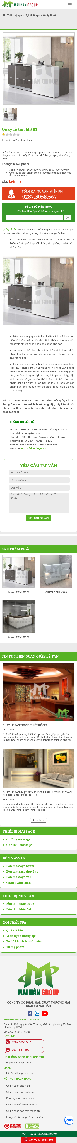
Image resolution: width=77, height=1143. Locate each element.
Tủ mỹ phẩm (15, 947)
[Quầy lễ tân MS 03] (56, 572)
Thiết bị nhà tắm (18, 896)
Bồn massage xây (18, 877)
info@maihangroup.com (19, 1073)
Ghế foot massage (19, 845)
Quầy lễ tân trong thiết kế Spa (25, 725)
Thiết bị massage (19, 831)
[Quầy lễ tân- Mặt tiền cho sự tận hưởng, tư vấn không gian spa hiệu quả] (38, 786)
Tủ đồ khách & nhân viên (24, 941)
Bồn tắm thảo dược (20, 904)
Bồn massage (15, 858)
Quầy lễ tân (50, 15)
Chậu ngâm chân (18, 883)
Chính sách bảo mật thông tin (23, 1110)
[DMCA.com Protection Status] (23, 1126)
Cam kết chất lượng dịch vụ (21, 1104)
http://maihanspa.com (18, 1062)
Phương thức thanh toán (20, 1098)
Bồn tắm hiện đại (18, 909)
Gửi (67, 217)
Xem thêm (38, 820)
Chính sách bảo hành (18, 1085)
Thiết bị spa (14, 15)
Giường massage (18, 839)
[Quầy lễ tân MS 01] (19, 572)
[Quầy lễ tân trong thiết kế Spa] (38, 719)
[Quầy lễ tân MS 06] (19, 617)
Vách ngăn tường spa (21, 936)
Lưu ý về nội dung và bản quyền (24, 1117)
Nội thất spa (32, 15)
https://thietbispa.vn (33, 448)
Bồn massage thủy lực (22, 871)
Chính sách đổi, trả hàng (20, 1091)
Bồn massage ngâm (20, 866)
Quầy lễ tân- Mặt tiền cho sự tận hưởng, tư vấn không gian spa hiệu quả (37, 793)
